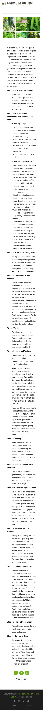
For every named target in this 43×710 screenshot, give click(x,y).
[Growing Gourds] (16, 673)
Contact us (27, 705)
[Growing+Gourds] (21, 673)
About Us (15, 705)
